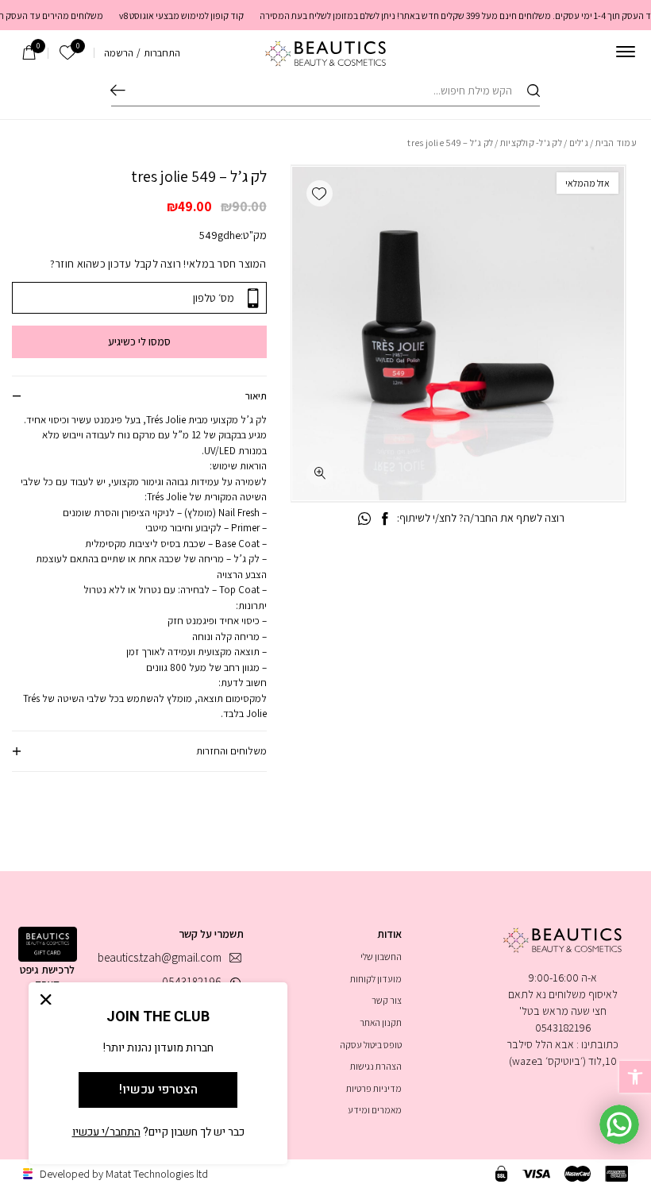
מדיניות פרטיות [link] (374, 1088)
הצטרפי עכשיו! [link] (158, 1089)
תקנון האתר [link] (381, 1022)
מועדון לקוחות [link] (376, 979)
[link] (635, 1077)
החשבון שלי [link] (381, 956)
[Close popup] (46, 999)
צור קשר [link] (387, 1000)
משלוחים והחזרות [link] (231, 751)
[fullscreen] (319, 473)
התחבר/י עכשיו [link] (106, 1132)
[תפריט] (625, 51)
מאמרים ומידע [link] (375, 1110)
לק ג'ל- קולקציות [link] (531, 142)
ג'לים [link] (578, 142)
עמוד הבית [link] (616, 142)
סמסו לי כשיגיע (139, 341)
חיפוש (117, 90)
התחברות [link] (162, 53)
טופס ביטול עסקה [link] (371, 1045)
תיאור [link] (256, 396)
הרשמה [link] (118, 53)
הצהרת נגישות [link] (376, 1066)
